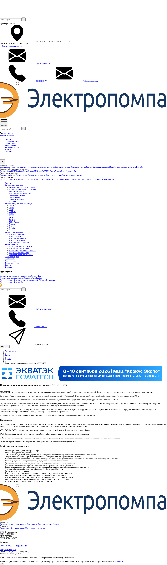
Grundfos (8, 359)
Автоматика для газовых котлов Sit (57, 179)
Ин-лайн (139, 167)
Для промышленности (36, 175)
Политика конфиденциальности (12, 528)
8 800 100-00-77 (40, 81)
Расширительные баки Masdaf (11, 179)
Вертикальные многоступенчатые (13, 167)
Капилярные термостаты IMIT (103, 179)
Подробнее (119, 561)
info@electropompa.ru (42, 63)
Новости (8, 149)
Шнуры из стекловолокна (81, 179)
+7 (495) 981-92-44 (7, 135)
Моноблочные (114, 167)
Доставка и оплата (12, 147)
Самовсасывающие (128, 167)
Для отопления (21, 175)
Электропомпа (10, 351)
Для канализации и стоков (72, 175)
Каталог (4, 126)
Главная (8, 139)
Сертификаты (10, 143)
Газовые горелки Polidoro (33, 179)
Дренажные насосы (62, 167)
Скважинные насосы (101, 167)
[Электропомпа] (83, 118)
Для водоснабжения (7, 175)
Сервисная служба (12, 141)
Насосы (7, 355)
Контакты (8, 151)
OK (2, 564)
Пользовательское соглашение (37, 528)
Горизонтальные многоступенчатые (41, 167)
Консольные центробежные (81, 167)
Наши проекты (10, 145)
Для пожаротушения (54, 175)
